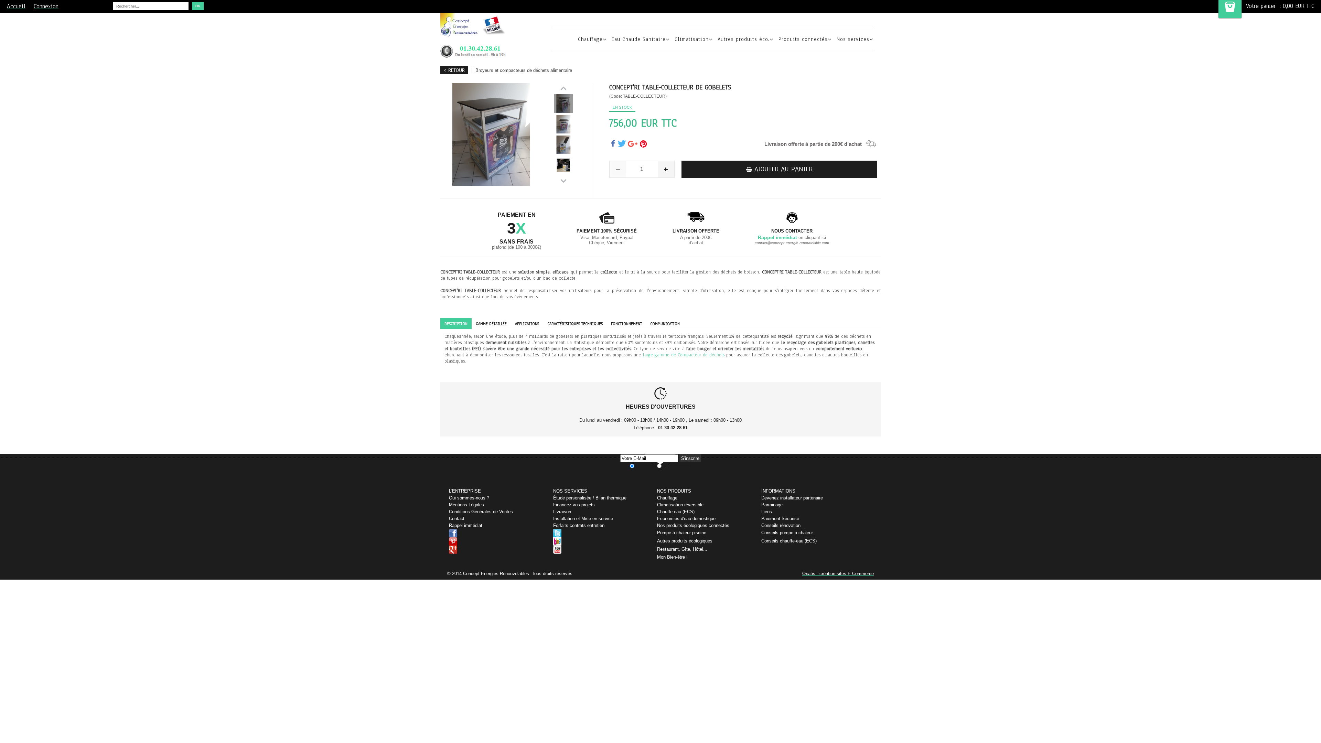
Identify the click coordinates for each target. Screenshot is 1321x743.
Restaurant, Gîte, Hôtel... (682, 549)
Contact (456, 518)
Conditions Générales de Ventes (481, 511)
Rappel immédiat (465, 525)
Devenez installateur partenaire (792, 497)
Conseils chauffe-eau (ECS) (789, 540)
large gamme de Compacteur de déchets (683, 355)
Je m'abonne (645, 465)
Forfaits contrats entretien (578, 525)
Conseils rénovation (781, 525)
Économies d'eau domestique (686, 518)
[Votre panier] (1230, 9)
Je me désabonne (677, 465)
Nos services (853, 39)
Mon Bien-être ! (672, 557)
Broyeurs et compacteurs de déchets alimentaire (523, 70)
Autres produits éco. (744, 39)
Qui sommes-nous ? (469, 497)
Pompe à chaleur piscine (681, 532)
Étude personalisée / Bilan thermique (589, 497)
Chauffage (590, 39)
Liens (766, 511)
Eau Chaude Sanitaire (639, 39)
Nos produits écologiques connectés (693, 525)
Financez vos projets (574, 504)
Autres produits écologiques (684, 540)
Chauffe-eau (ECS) (676, 511)
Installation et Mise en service (583, 518)
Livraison (562, 511)
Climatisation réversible (680, 504)
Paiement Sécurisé (780, 518)
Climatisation (692, 39)
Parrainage (772, 504)
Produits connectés (803, 39)
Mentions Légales (466, 504)
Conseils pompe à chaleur (787, 532)
